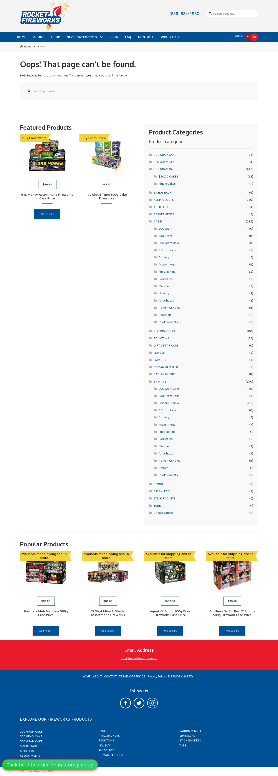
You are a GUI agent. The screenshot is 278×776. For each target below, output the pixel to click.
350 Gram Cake (169, 396)
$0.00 (242, 36)
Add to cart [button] (47, 214)
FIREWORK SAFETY (180, 676)
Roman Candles (169, 307)
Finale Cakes (167, 183)
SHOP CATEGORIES (82, 37)
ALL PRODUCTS (164, 199)
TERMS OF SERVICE (132, 676)
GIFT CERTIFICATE (166, 345)
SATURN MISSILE (165, 374)
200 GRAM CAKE (165, 154)
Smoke (163, 467)
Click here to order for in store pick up (50, 765)
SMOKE (159, 484)
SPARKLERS (161, 491)
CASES (158, 221)
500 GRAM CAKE (165, 169)
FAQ (128, 37)
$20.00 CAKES (168, 176)
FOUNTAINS (161, 338)
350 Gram (165, 235)
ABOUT (38, 37)
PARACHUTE (161, 359)
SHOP (55, 37)
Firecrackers (167, 271)
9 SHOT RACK (163, 192)
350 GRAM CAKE (165, 162)
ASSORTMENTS (164, 214)
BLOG (113, 37)
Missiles (164, 286)
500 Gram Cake (169, 243)
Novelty (164, 293)
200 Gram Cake (169, 388)
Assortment (167, 264)
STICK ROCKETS (164, 498)
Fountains (166, 279)
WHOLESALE (170, 37)
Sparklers (165, 315)
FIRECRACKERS (164, 331)
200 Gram (165, 228)
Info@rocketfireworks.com (139, 658)
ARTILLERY (161, 207)
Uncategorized (164, 512)
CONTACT (146, 37)
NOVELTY (160, 352)
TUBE (157, 505)
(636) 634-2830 (184, 13)
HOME (21, 37)
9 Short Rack (167, 250)
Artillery (164, 257)
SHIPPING (160, 381)
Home (27, 46)
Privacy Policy (156, 676)
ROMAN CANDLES (166, 367)
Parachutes (166, 300)
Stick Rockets (168, 322)
